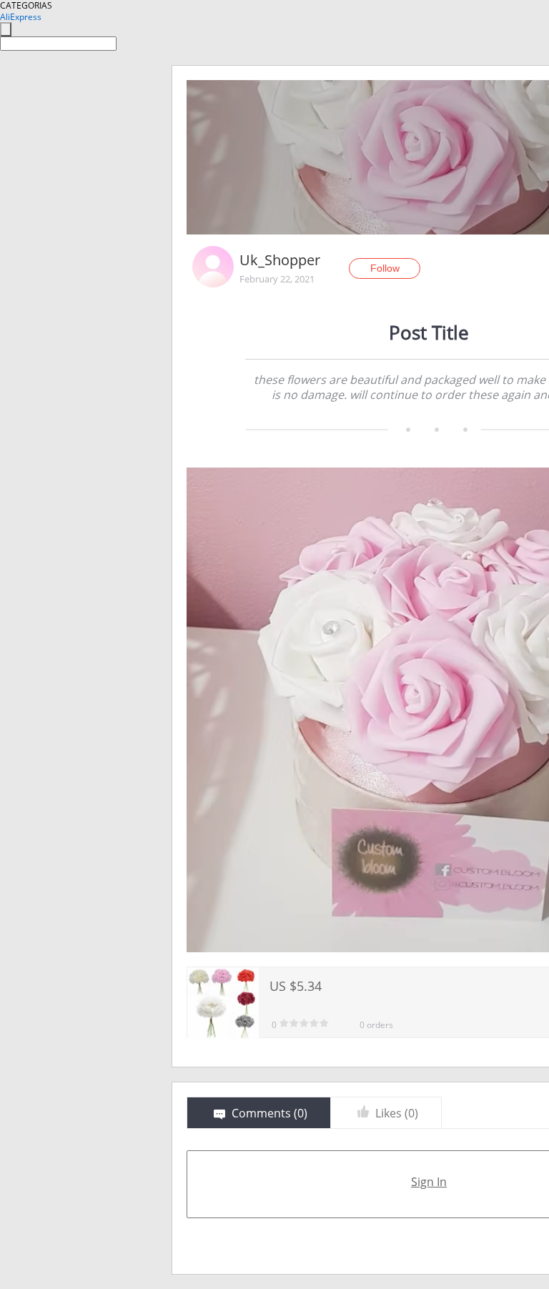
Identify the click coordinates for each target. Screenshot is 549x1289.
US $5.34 (295, 985)
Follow (385, 268)
